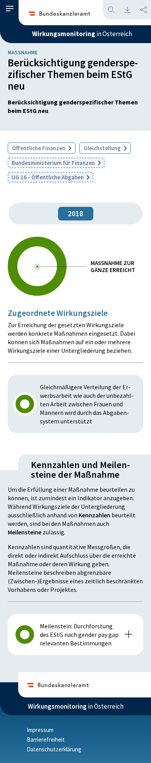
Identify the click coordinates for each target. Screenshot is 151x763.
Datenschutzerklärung (54, 749)
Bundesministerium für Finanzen (54, 162)
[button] (9, 8)
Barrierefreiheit (46, 739)
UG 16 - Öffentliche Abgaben (48, 177)
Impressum (40, 730)
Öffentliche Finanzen (39, 148)
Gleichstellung (103, 148)
